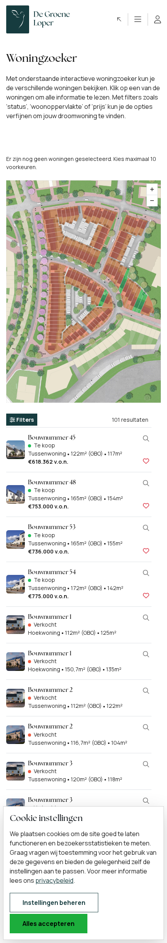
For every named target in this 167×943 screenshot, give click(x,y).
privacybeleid (54, 880)
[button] (119, 19)
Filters (24, 419)
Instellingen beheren (54, 902)
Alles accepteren (49, 923)
